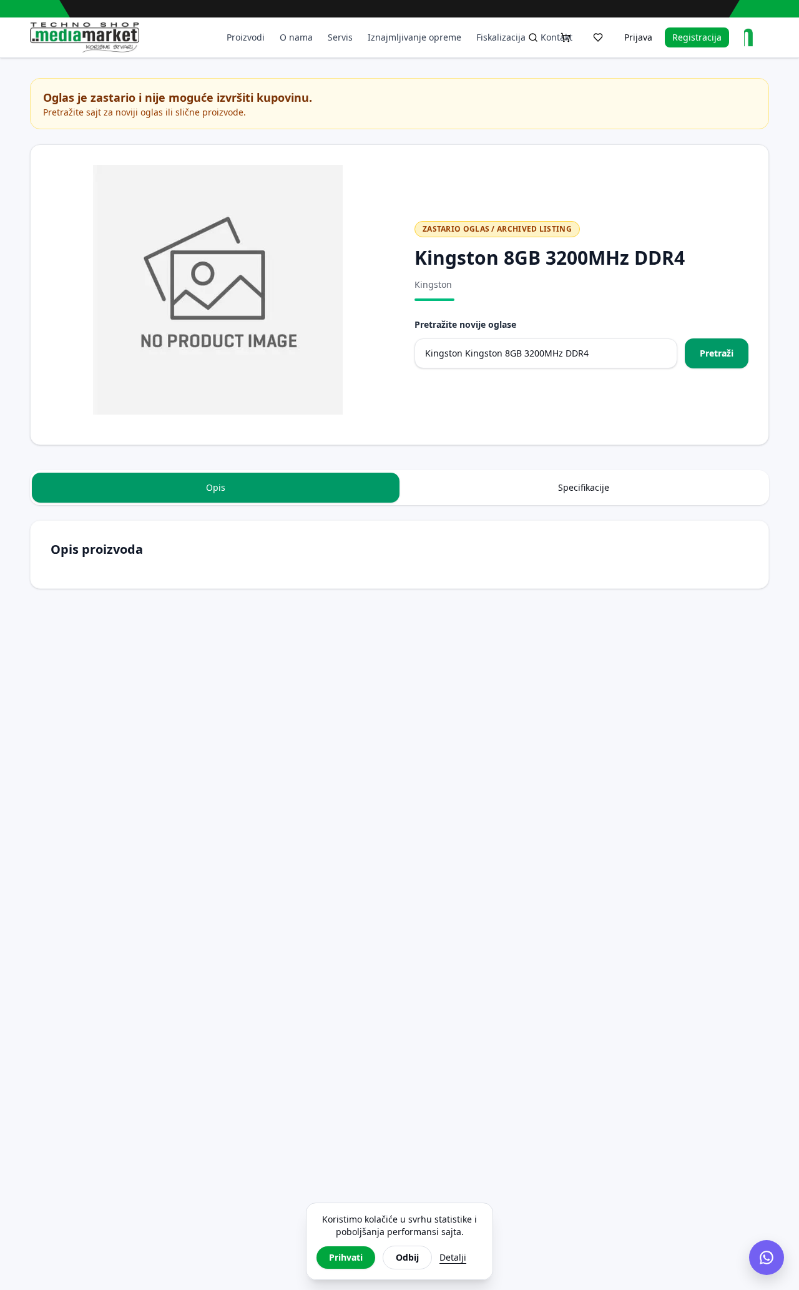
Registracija (697, 37)
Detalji (452, 1257)
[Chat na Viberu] (766, 1257)
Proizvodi (246, 37)
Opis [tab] (215, 487)
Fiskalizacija (501, 37)
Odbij (407, 1257)
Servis (340, 37)
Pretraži (716, 353)
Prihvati (346, 1257)
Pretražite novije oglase (465, 324)
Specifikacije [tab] (583, 487)
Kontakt (556, 37)
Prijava (638, 37)
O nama (296, 37)
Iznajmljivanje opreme (414, 37)
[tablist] (399, 487)
